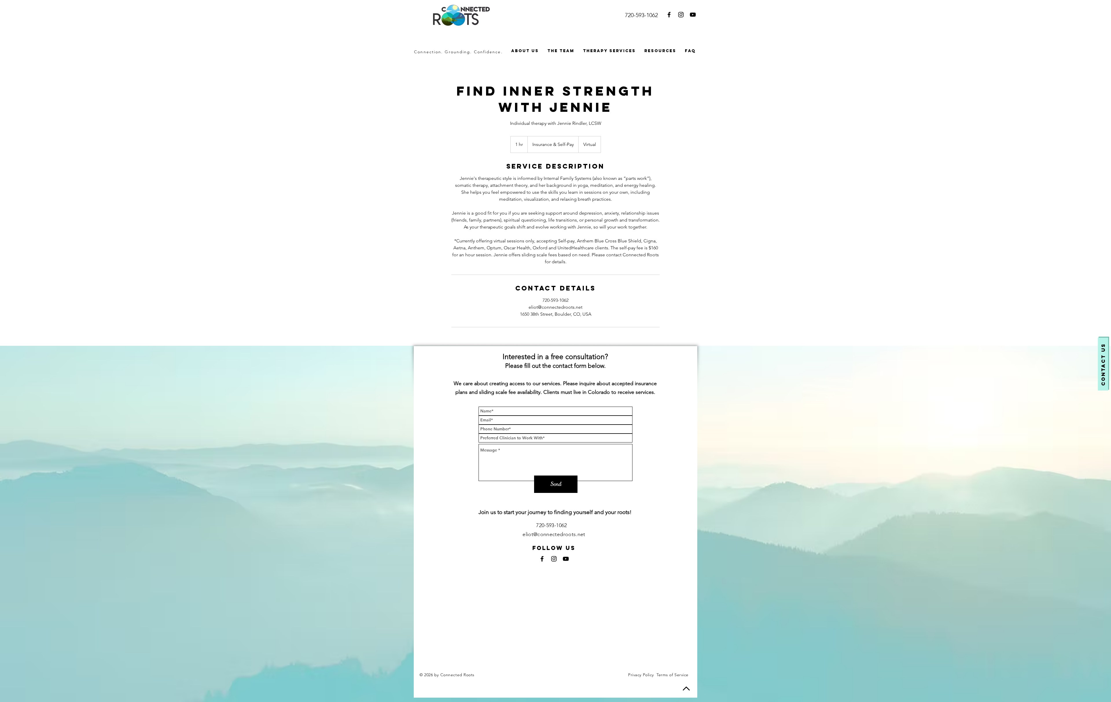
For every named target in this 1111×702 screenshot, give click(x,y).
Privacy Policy (641, 674)
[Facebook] (669, 14)
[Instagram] (681, 14)
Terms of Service (672, 674)
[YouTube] (692, 14)
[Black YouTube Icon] (565, 558)
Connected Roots (458, 674)
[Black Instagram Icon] (554, 558)
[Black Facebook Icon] (542, 558)
